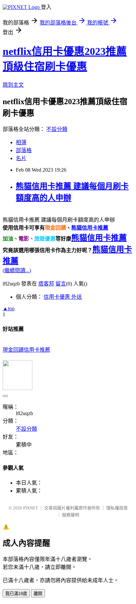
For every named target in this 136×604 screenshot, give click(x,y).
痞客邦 (46, 283)
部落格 (24, 150)
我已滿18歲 (16, 593)
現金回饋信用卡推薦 (26, 350)
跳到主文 (13, 85)
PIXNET (30, 507)
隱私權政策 (117, 507)
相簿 (21, 142)
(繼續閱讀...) (17, 270)
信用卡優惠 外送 (63, 297)
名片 (21, 158)
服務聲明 (70, 514)
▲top (9, 308)
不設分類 (56, 129)
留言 (60, 283)
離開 (38, 593)
